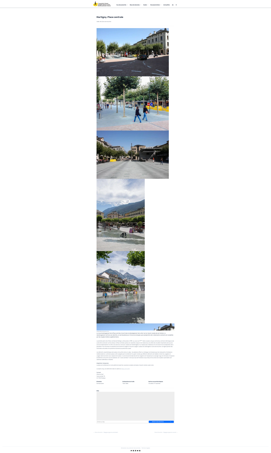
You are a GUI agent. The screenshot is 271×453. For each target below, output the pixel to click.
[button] (127, 5)
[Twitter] (131, 450)
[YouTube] (137, 450)
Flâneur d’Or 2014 (125, 368)
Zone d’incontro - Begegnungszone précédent (105, 432)
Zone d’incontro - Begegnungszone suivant (166, 432)
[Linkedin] (135, 450)
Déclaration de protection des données (131, 448)
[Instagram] (139, 450)
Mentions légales (146, 448)
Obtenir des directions (158, 421)
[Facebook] (133, 450)
